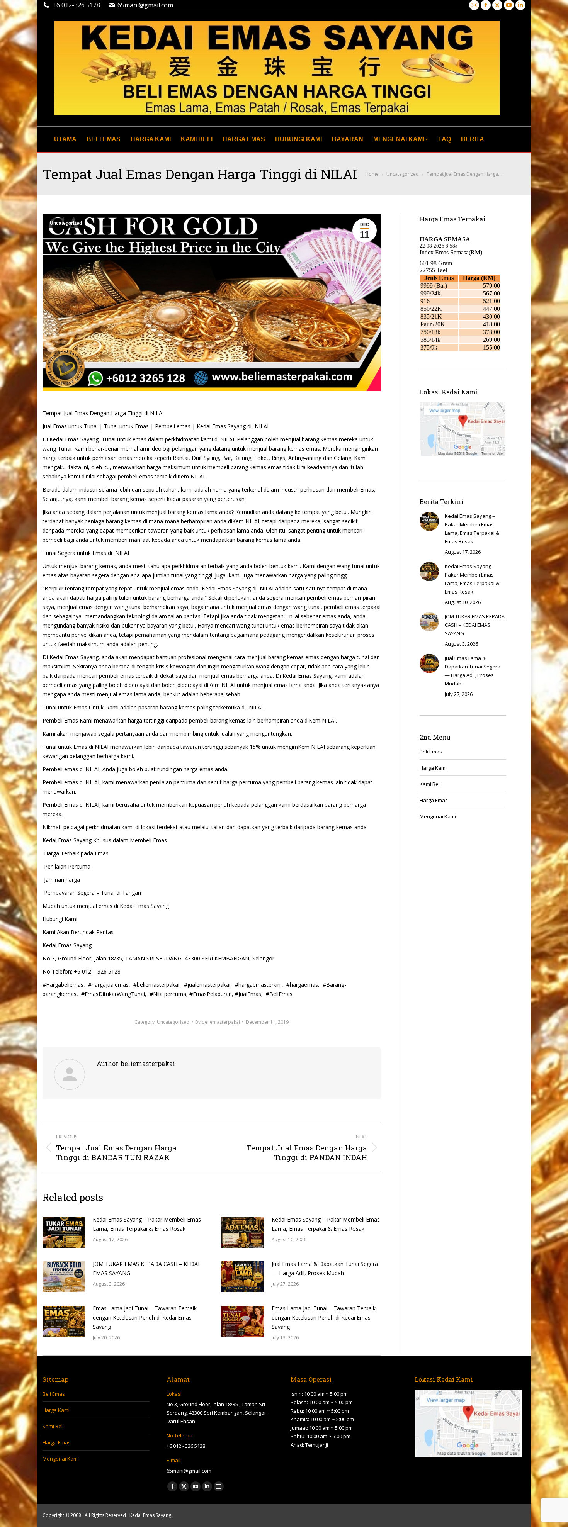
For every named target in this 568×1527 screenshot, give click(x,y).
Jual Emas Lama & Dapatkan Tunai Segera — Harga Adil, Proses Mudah (325, 1268)
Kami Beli (430, 783)
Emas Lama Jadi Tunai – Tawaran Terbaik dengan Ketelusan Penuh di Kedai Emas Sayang (145, 1317)
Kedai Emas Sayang (150, 1515)
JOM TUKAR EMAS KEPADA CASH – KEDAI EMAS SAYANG (146, 1268)
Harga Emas (434, 800)
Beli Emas (431, 751)
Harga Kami (433, 767)
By (217, 1022)
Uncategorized (66, 223)
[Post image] (64, 1232)
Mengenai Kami (438, 816)
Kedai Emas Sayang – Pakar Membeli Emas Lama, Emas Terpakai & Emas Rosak (147, 1224)
